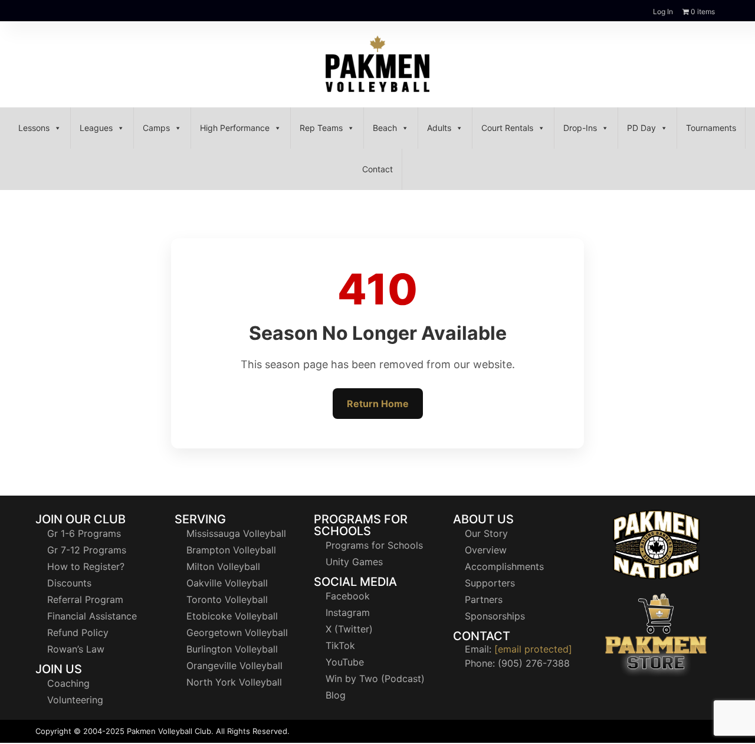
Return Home (378, 403)
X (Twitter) (349, 629)
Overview (486, 550)
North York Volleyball (234, 682)
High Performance (235, 128)
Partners (484, 599)
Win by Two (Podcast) (375, 678)
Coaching (68, 683)
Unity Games (354, 562)
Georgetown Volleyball (237, 632)
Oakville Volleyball (227, 583)
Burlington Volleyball (232, 649)
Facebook (348, 596)
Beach (385, 128)
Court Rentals (507, 128)
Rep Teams (321, 128)
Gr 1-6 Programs (84, 533)
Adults (439, 128)
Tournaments (711, 128)
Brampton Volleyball (231, 550)
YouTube (345, 662)
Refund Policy (78, 632)
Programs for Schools (374, 545)
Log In (663, 11)
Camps (156, 128)
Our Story (486, 533)
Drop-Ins (580, 128)
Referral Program (85, 599)
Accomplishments (504, 566)
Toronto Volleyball (227, 599)
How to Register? (85, 566)
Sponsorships (495, 616)
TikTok (340, 645)
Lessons (34, 128)
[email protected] (533, 649)
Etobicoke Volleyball (232, 616)
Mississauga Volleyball (236, 533)
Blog (336, 695)
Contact (377, 169)
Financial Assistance (92, 616)
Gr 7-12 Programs (86, 550)
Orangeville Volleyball (234, 665)
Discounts (69, 583)
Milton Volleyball (223, 566)
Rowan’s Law (75, 649)
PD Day (641, 128)
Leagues (96, 128)
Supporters (490, 583)
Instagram (348, 612)
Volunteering (75, 700)
